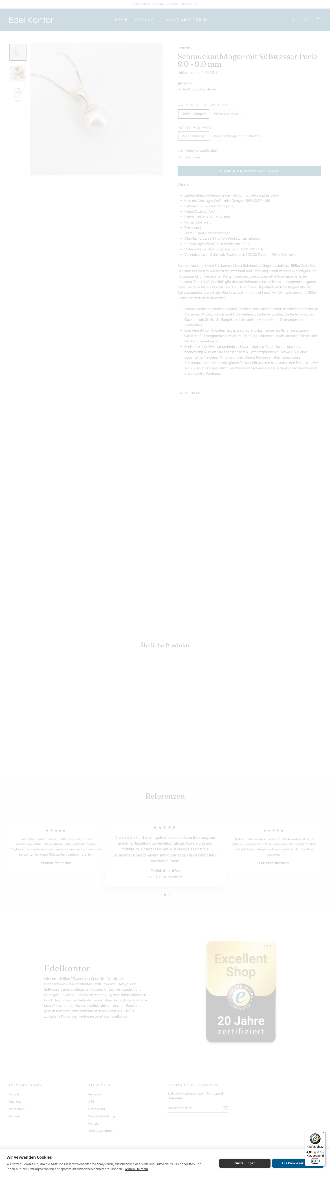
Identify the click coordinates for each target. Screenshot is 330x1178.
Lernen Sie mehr (136, 1169)
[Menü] (323, 1133)
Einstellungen (244, 1163)
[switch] (315, 1161)
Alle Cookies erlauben (298, 1163)
